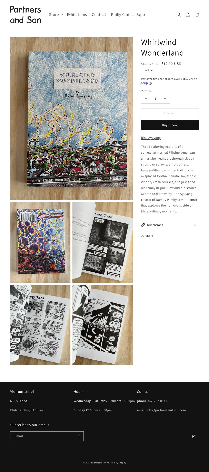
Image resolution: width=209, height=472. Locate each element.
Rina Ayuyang (151, 137)
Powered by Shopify (116, 462)
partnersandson (98, 462)
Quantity (146, 90)
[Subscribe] (78, 436)
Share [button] (149, 236)
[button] (55, 14)
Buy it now (170, 125)
